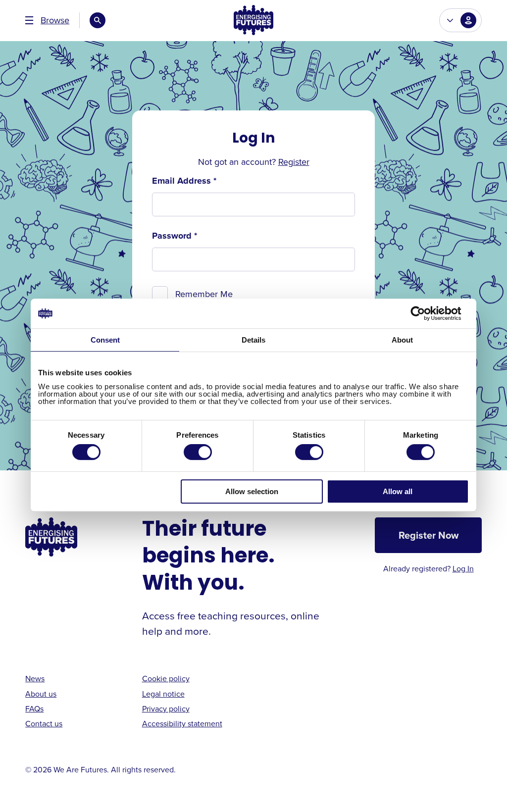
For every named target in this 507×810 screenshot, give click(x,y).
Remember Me (204, 294)
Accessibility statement (182, 723)
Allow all (397, 491)
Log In (463, 568)
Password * (174, 235)
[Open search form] (97, 20)
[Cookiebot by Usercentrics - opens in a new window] (425, 313)
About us (40, 693)
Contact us (43, 723)
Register (293, 161)
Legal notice (163, 693)
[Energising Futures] (253, 20)
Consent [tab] (105, 340)
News (35, 678)
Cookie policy (166, 678)
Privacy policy (166, 708)
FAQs (34, 708)
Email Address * (184, 180)
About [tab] (402, 340)
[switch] (198, 452)
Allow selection (251, 491)
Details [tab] (253, 340)
